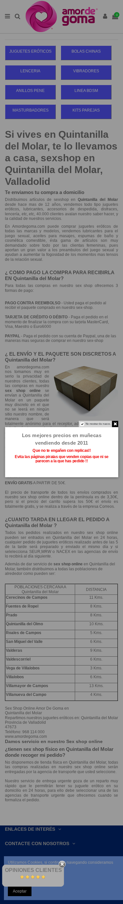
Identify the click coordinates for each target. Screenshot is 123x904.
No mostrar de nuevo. (98, 423)
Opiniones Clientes (33, 870)
